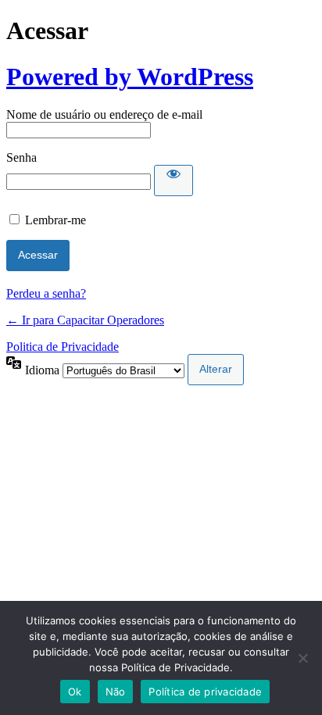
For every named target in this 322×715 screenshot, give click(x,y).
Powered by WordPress (129, 77)
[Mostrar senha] (173, 180)
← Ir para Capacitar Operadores (85, 320)
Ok (75, 691)
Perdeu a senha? (46, 293)
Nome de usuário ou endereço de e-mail (104, 114)
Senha (21, 157)
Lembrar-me (55, 220)
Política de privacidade (205, 691)
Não (116, 691)
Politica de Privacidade (62, 346)
